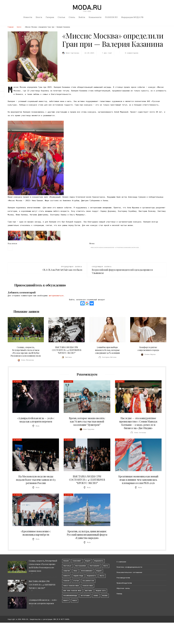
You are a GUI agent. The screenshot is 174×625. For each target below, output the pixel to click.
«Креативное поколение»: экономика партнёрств (36, 532)
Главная (10, 27)
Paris (74, 600)
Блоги (39, 17)
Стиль (72, 17)
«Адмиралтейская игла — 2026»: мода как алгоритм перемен (35, 419)
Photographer (80, 566)
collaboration (88, 581)
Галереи (50, 17)
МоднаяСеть (98, 561)
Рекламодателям (123, 578)
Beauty (66, 600)
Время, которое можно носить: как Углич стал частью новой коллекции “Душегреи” (87, 421)
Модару (99, 571)
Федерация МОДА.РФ (132, 17)
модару (88, 561)
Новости (27, 17)
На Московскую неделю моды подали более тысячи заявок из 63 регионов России (35, 480)
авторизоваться (56, 295)
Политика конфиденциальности (129, 567)
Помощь (119, 594)
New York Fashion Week (72, 590)
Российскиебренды (70, 595)
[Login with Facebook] (82, 303)
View (24, 330)
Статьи (61, 17)
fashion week (88, 585)
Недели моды (78, 576)
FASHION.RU (111, 17)
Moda (75, 571)
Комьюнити (95, 17)
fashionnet (77, 561)
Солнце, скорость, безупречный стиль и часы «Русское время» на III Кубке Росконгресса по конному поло (26, 351)
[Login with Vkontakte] (92, 303)
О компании (121, 562)
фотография (85, 595)
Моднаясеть (91, 576)
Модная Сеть (101, 590)
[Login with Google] (87, 303)
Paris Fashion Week (71, 585)
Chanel (96, 595)
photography (95, 566)
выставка (88, 590)
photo (105, 566)
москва (104, 595)
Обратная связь (123, 588)
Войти (82, 17)
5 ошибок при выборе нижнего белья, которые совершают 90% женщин (107, 350)
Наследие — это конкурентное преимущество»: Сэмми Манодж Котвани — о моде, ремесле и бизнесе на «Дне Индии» (138, 423)
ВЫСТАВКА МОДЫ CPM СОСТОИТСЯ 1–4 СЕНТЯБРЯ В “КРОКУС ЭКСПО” (66, 350)
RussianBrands (87, 571)
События (66, 571)
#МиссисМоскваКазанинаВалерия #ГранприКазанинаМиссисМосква (115, 247)
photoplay (67, 566)
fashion (66, 581)
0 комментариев (131, 53)
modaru (66, 561)
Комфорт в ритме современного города (148, 348)
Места (102, 576)
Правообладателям (124, 583)
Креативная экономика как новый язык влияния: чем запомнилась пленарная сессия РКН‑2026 (138, 480)
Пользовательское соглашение (129, 572)
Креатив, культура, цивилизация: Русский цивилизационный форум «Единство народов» (87, 534)
